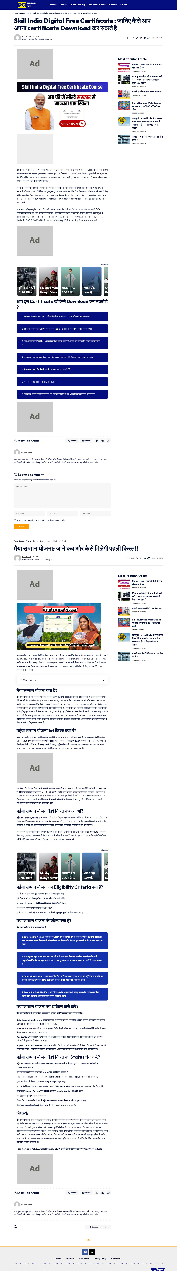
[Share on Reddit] (145, 38)
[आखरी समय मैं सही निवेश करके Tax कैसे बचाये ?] (124, 139)
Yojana (36, 36)
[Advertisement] (35, 149)
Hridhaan (26, 36)
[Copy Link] (148, 38)
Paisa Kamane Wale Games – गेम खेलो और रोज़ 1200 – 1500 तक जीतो (147, 106)
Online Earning (138, 113)
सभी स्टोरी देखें (104, 265)
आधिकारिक (93, 1063)
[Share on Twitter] (137, 38)
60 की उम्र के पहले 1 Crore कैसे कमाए (147, 91)
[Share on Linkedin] (141, 38)
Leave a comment (99, 1227)
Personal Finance (139, 71)
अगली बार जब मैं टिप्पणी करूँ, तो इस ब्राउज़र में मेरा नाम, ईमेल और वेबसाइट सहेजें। (41, 520)
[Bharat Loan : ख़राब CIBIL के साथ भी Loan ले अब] (124, 67)
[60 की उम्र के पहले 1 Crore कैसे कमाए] (124, 94)
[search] (160, 5)
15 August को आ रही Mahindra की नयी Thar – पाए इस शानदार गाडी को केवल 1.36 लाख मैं (147, 79)
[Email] (102, 440)
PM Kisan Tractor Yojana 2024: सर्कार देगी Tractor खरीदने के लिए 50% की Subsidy (66, 1148)
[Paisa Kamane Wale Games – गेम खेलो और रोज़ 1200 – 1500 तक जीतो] (124, 105)
